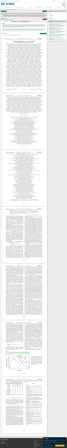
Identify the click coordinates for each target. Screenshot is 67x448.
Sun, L (3, 15)
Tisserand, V (23, 14)
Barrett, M (23, 16)
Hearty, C (13, 16)
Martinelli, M (33, 14)
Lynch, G (24, 15)
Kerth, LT (17, 15)
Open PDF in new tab (43, 33)
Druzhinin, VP (43, 16)
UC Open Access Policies (18, 7)
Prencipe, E (16, 14)
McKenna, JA (19, 16)
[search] (65, 1)
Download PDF (3, 11)
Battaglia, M (6, 15)
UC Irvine (2, 5)
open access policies (29, 29)
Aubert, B (4, 14)
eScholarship (2, 9)
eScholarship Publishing (37, 445)
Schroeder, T (5, 16)
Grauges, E (30, 14)
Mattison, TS (15, 16)
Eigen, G (43, 14)
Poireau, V (13, 14)
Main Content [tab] (6, 21)
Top (65, 436)
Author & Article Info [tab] (25, 21)
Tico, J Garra (26, 14)
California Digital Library (3, 442)
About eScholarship (7, 7)
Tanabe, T (34, 15)
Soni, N (41, 15)
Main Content (4, 33)
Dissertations (39, 7)
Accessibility (35, 446)
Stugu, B (46, 14)
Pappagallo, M (40, 14)
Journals (30, 7)
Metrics (50, 17)
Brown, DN (9, 15)
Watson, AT (43, 15)
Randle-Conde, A (29, 16)
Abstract (3, 23)
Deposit (64, 3)
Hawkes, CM (37, 15)
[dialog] (54, 442)
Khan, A (25, 16)
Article (50, 13)
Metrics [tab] (15, 21)
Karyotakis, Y (7, 14)
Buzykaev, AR (39, 16)
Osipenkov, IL (27, 15)
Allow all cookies (60, 445)
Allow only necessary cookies (49, 445)
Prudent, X (19, 14)
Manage (63, 5)
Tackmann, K (31, 15)
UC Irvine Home (59, 7)
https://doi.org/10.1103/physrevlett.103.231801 (7, 19)
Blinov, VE (33, 16)
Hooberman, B (13, 15)
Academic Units (49, 7)
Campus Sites (35, 442)
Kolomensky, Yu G (20, 15)
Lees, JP (10, 14)
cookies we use (59, 442)
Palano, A (36, 14)
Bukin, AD (36, 16)
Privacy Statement (47, 442)
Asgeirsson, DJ (9, 16)
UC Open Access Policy (36, 443)
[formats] (6, 11)
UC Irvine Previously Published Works (12, 9)
